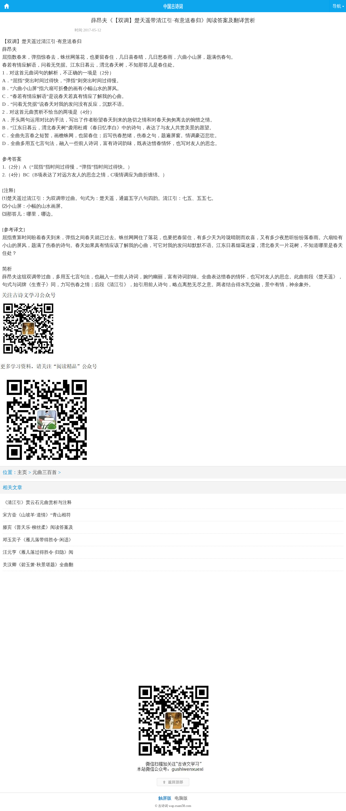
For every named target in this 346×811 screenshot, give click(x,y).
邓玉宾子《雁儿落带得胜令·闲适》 (38, 539)
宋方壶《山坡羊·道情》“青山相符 (37, 514)
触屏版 (164, 798)
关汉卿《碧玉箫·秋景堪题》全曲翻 (38, 564)
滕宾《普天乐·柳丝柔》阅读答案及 (38, 527)
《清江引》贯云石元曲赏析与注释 (37, 502)
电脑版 (181, 798)
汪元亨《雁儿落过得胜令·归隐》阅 (38, 552)
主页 (22, 472)
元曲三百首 (44, 472)
